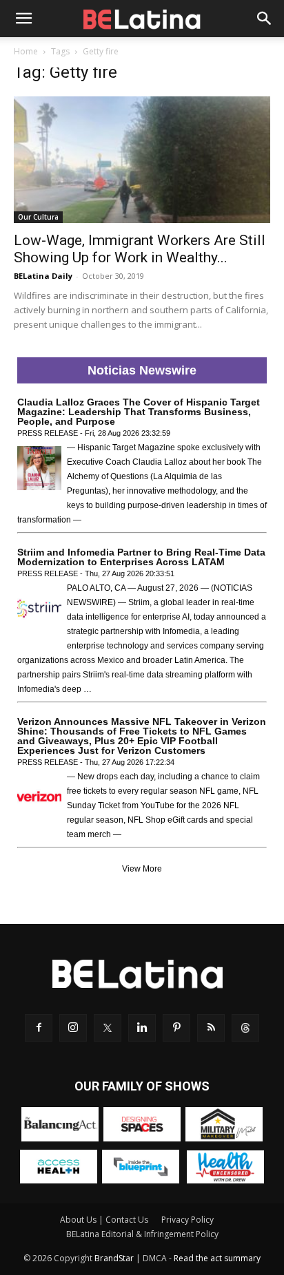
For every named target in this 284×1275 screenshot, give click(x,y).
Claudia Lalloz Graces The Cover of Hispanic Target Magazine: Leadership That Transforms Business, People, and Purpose (138, 412)
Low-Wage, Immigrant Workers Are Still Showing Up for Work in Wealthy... (139, 249)
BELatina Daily (43, 276)
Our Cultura (38, 217)
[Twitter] (107, 1028)
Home (26, 51)
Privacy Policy (187, 1219)
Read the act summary (217, 1258)
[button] (23, 18)
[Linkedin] (142, 1028)
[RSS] (211, 1028)
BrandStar (114, 1258)
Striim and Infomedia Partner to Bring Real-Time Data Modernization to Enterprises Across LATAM (141, 557)
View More (142, 869)
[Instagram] (73, 1028)
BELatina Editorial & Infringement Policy (142, 1234)
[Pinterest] (176, 1028)
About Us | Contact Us (104, 1219)
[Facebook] (38, 1028)
